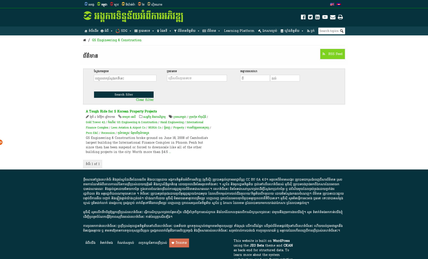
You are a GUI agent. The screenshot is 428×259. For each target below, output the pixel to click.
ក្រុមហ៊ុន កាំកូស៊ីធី (197, 116)
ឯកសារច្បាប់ (269, 31)
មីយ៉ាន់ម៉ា (130, 4)
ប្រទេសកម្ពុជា (179, 116)
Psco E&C (92, 133)
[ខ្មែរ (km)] (339, 4)
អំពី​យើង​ (90, 243)
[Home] (84, 40)
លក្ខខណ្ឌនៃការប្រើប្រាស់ (152, 243)
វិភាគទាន (181, 243)
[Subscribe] (332, 18)
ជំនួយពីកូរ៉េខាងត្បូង (140, 133)
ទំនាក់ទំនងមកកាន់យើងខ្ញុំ (328, 212)
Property (178, 127)
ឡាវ (116, 4)
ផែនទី (163, 31)
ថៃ (143, 4)
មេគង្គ (91, 4)
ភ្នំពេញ (167, 127)
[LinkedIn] (317, 18)
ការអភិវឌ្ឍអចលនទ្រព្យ (198, 127)
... (170, 152)
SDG (124, 31)
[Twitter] (310, 18)
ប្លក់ (313, 31)
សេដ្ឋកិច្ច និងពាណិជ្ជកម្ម (154, 116)
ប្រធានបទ (144, 31)
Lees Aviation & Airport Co (128, 127)
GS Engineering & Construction (117, 40)
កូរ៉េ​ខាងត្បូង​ (123, 133)
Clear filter (145, 100)
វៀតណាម (156, 4)
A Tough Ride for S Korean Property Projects (121, 111)
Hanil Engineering (172, 122)
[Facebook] (303, 18)
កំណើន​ (111, 122)
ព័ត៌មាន (211, 31)
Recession (108, 133)
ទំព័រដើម (93, 31)
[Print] (340, 18)
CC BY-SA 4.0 (256, 179)
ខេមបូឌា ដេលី (129, 116)
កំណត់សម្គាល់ (125, 243)
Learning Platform (239, 31)
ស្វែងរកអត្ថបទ (101, 71)
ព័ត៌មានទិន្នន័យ (186, 31)
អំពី (107, 31)
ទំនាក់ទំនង (106, 243)
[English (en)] (332, 4)
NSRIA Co (154, 127)
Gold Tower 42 (95, 122)
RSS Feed (335, 54)
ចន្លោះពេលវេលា (248, 71)
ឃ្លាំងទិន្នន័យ (291, 31)
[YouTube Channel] (325, 18)
